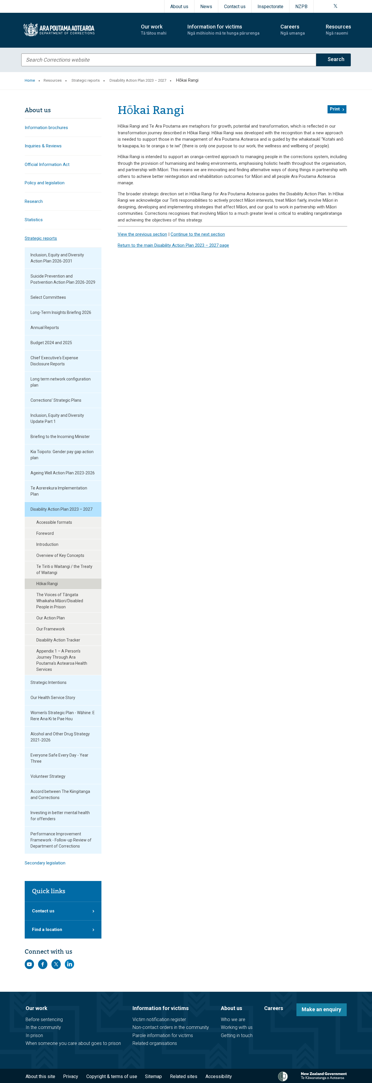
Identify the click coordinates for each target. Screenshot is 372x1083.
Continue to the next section (198, 234)
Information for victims (161, 1008)
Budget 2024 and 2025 (51, 342)
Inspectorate (270, 6)
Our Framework (50, 629)
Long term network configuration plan (61, 382)
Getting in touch (237, 1035)
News (206, 6)
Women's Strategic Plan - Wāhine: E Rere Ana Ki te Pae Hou (63, 715)
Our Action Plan (50, 618)
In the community (43, 1027)
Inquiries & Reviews (43, 146)
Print (335, 109)
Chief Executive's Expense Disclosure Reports (54, 360)
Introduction (47, 544)
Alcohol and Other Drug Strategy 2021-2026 (60, 737)
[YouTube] (342, 6)
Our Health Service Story (53, 697)
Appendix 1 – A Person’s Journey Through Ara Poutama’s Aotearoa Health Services (61, 660)
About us (179, 6)
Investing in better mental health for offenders (60, 815)
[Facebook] (321, 6)
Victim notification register (159, 1019)
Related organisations (155, 1043)
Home (30, 80)
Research (34, 201)
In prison (34, 1035)
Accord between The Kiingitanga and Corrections (60, 794)
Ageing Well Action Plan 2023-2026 (63, 473)
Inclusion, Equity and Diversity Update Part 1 (57, 418)
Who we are (233, 1019)
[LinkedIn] (349, 6)
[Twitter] (335, 6)
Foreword (45, 533)
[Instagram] (328, 6)
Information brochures (46, 127)
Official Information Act (47, 164)
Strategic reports (85, 80)
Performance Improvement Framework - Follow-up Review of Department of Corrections (61, 840)
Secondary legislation (45, 863)
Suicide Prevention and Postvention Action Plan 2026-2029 (63, 279)
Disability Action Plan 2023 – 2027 (138, 80)
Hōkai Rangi (47, 583)
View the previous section (142, 234)
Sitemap (153, 1076)
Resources (53, 80)
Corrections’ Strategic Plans (56, 400)
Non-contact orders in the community (171, 1027)
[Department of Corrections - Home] (76, 30)
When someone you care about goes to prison (73, 1043)
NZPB (301, 6)
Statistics (34, 219)
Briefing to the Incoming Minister (60, 436)
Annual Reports (45, 327)
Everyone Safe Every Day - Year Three (59, 758)
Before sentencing (44, 1019)
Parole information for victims (163, 1035)
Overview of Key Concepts (60, 555)
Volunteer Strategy (48, 776)
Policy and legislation (45, 182)
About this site (40, 1076)
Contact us (235, 6)
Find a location (47, 929)
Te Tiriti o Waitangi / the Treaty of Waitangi (64, 569)
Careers (273, 1008)
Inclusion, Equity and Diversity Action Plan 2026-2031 (57, 258)
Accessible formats (54, 522)
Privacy (70, 1076)
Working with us (237, 1027)
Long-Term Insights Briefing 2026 (61, 312)
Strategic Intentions (49, 682)
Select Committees (48, 297)
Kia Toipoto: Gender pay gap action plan (62, 454)
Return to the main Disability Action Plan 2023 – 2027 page (173, 245)
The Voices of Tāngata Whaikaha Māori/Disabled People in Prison (59, 600)
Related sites (183, 1076)
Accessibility (218, 1076)
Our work (36, 1008)
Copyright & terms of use (111, 1076)
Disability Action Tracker (58, 640)
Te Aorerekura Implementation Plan (59, 491)
